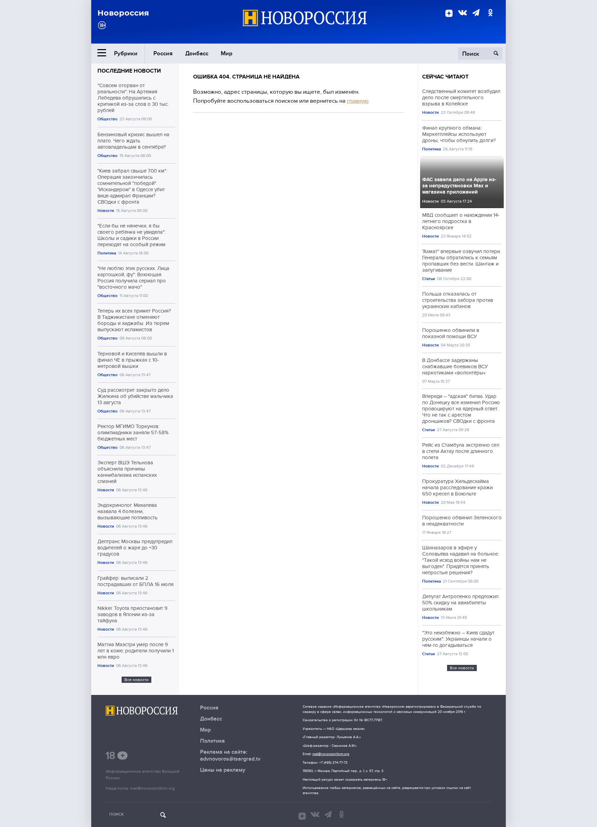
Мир (227, 53)
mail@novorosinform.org (152, 788)
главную (358, 100)
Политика (106, 253)
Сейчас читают (445, 77)
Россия (163, 53)
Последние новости (129, 71)
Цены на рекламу (222, 770)
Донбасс (196, 53)
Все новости (136, 679)
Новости (105, 210)
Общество (107, 119)
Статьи (428, 279)
